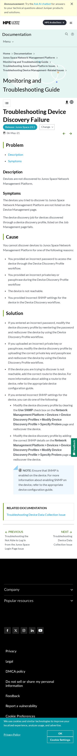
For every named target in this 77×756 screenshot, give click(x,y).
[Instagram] (24, 630)
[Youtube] (40, 630)
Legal (9, 661)
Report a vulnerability (21, 706)
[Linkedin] (32, 630)
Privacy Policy (12, 734)
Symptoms (15, 161)
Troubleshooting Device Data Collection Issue (36, 514)
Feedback (13, 696)
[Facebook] (7, 630)
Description (15, 154)
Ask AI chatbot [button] (42, 3)
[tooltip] (67, 102)
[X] (15, 630)
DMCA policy (15, 671)
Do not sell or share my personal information (30, 684)
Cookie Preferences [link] (20, 716)
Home (7, 53)
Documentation (16, 34)
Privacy (11, 651)
